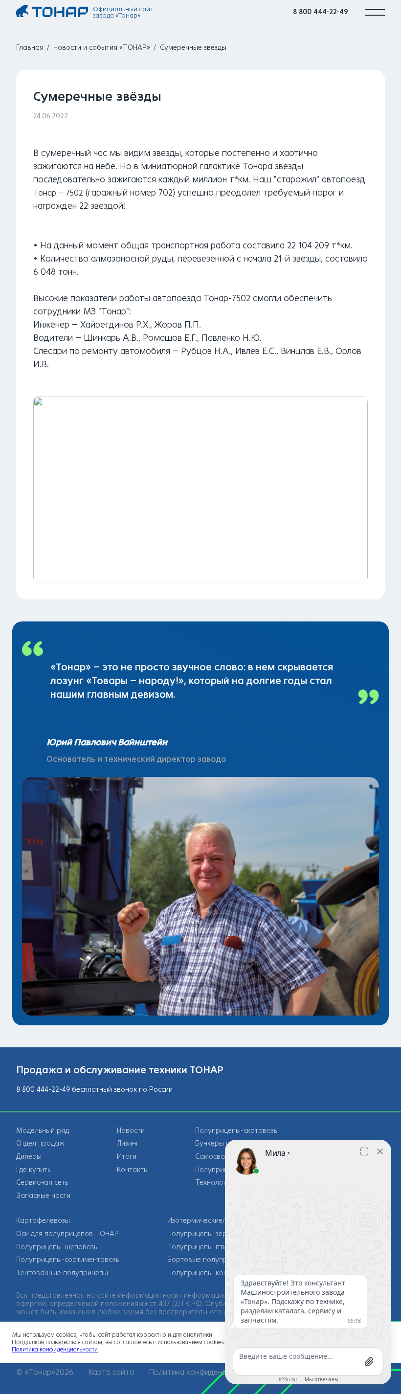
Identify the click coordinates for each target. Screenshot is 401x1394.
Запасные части (43, 1195)
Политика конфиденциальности (207, 1372)
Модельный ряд (42, 1130)
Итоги (126, 1156)
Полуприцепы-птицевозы (209, 1247)
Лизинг (128, 1143)
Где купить (33, 1169)
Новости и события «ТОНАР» (101, 47)
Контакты (133, 1169)
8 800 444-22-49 (320, 12)
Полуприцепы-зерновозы (209, 1234)
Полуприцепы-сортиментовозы (68, 1259)
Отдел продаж (40, 1143)
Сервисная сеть (42, 1182)
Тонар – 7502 (58, 193)
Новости (131, 1130)
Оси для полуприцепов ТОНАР (67, 1234)
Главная (30, 47)
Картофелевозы (43, 1220)
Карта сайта (111, 1372)
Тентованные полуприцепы (62, 1273)
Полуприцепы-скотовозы (237, 1130)
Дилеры (29, 1156)
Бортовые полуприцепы (207, 1259)
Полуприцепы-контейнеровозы (219, 1273)
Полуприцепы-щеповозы (57, 1247)
